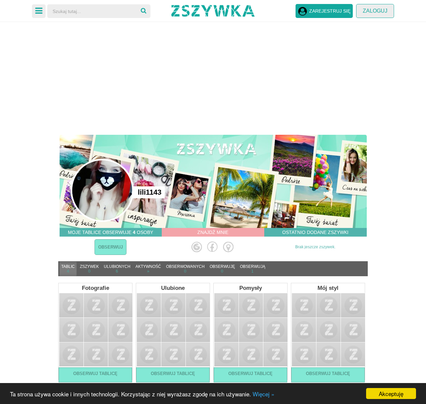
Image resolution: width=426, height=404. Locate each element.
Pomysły (250, 288)
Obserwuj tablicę (95, 373)
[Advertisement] (213, 73)
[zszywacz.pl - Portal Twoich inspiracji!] (213, 10)
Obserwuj (110, 247)
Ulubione (173, 288)
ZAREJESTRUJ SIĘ (329, 11)
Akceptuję (391, 393)
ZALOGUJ (375, 11)
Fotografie (95, 288)
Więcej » (263, 394)
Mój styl (328, 288)
